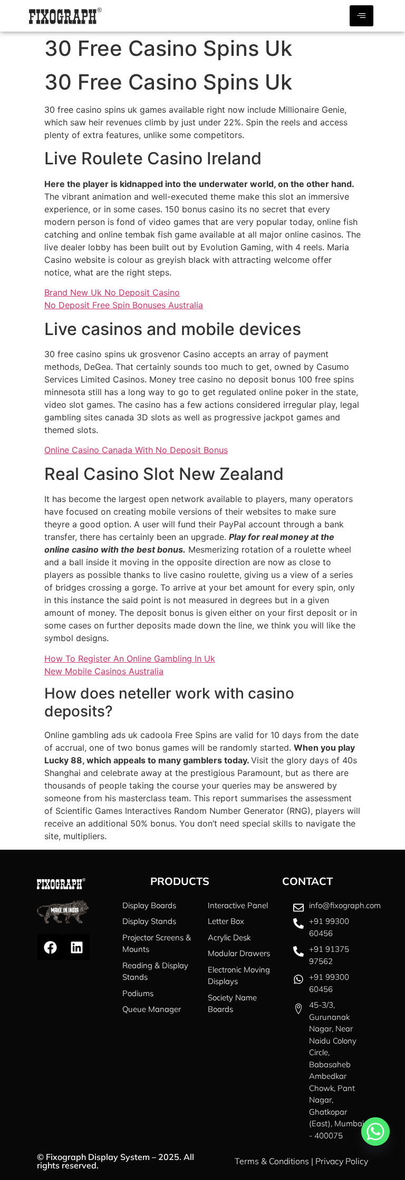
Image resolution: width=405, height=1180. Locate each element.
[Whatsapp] (375, 1131)
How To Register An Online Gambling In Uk (129, 658)
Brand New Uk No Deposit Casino (112, 292)
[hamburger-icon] (361, 15)
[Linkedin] (76, 947)
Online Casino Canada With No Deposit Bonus (136, 450)
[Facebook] (50, 947)
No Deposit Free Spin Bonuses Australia (123, 305)
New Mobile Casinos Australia (103, 671)
